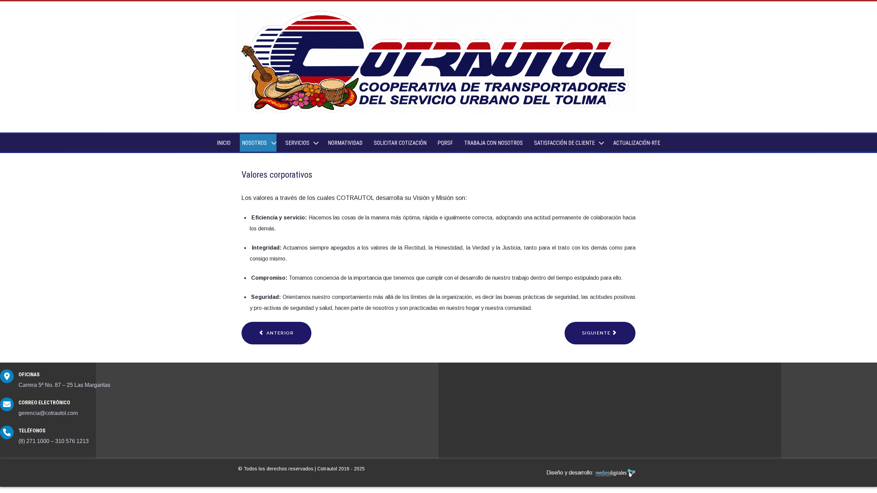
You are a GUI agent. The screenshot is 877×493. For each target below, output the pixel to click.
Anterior (279, 333)
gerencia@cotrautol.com (48, 413)
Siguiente (597, 333)
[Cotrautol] (438, 62)
